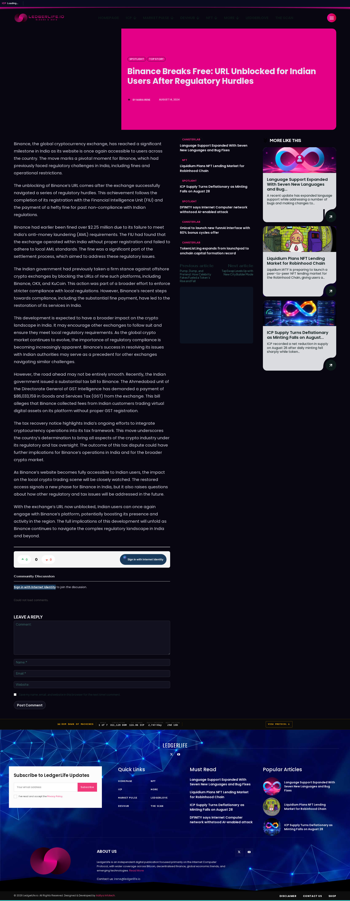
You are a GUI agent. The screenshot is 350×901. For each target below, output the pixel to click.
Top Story (156, 59)
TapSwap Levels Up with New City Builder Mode (237, 272)
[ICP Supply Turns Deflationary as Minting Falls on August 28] (299, 313)
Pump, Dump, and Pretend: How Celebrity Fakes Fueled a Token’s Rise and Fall (195, 276)
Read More (136, 870)
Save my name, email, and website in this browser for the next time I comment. (70, 694)
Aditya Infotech (105, 895)
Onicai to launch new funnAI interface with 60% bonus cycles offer (215, 230)
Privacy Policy (54, 796)
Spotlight (136, 59)
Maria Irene (143, 99)
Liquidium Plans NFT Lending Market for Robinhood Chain (296, 261)
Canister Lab (191, 139)
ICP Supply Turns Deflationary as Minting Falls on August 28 (217, 807)
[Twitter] (171, 754)
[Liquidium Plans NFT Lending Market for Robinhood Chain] (299, 239)
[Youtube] (178, 754)
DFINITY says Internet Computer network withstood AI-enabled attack (213, 209)
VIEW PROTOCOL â (279, 724)
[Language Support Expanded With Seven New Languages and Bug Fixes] (299, 160)
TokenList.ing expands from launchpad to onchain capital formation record (214, 250)
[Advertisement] (216, 315)
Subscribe (87, 787)
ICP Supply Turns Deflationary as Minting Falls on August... (297, 335)
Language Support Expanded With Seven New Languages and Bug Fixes (213, 147)
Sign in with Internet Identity (145, 559)
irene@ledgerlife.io (127, 879)
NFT (184, 160)
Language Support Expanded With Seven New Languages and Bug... (297, 184)
